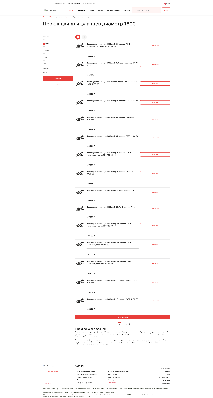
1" (46, 54)
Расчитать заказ (52, 371)
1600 (47, 44)
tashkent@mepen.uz (59, 3)
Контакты (127, 10)
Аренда (100, 10)
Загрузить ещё (123, 317)
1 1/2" (47, 47)
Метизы (79, 380)
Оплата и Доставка (113, 10)
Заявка (166, 10)
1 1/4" (47, 51)
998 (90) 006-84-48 (74, 3)
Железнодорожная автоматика (87, 374)
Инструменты (112, 374)
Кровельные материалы (84, 377)
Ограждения (112, 380)
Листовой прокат (114, 377)
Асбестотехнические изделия (86, 371)
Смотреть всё (111, 383)
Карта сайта (47, 383)
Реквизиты (166, 383)
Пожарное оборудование (85, 383)
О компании (82, 10)
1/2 (46, 58)
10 (46, 61)
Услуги (92, 10)
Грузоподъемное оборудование (118, 371)
